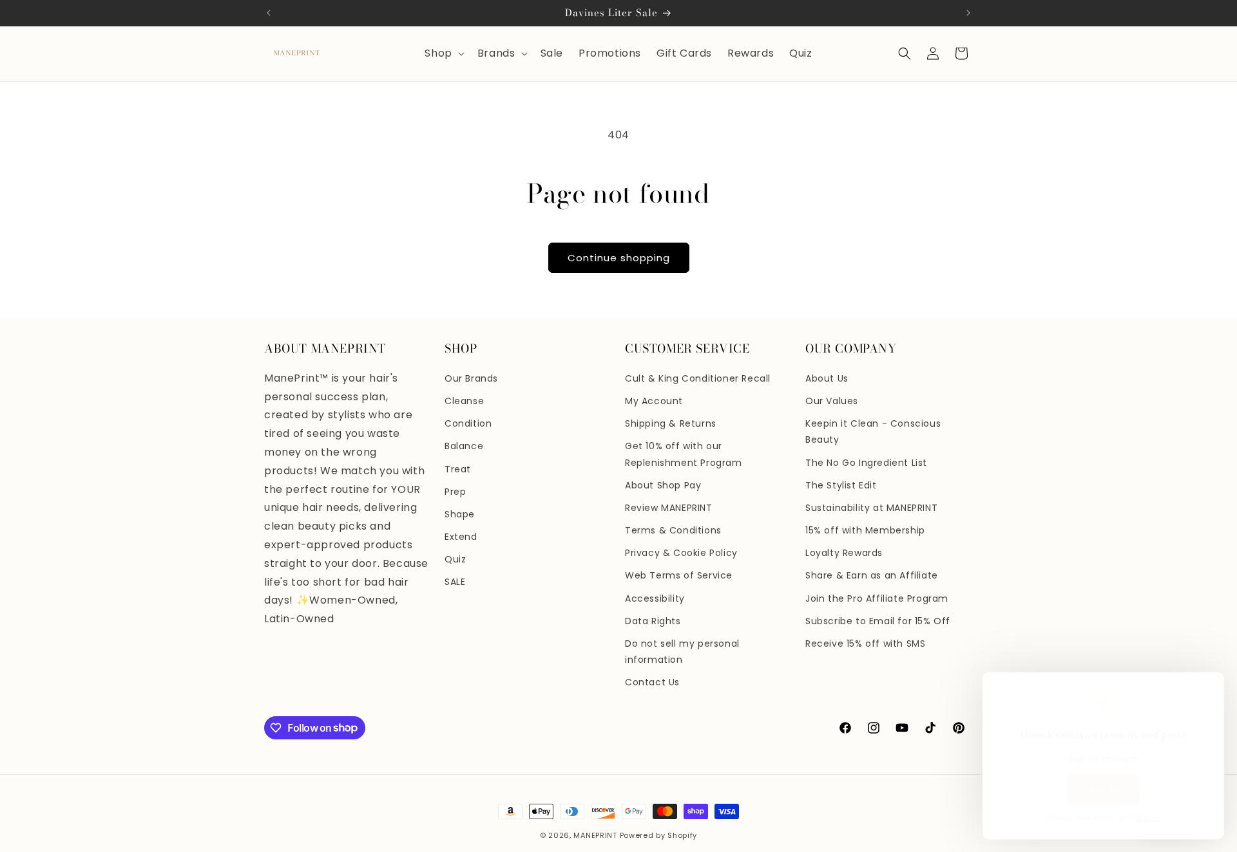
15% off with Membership (865, 530)
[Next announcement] (968, 13)
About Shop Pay (663, 485)
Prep (455, 491)
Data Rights (653, 621)
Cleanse (464, 400)
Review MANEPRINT (669, 507)
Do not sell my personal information (682, 651)
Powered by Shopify (659, 835)
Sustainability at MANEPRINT (871, 507)
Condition (468, 423)
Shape (460, 514)
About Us (827, 378)
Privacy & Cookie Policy (681, 552)
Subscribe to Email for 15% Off (877, 621)
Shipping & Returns (670, 423)
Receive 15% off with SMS (865, 643)
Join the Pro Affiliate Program (876, 598)
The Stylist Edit (841, 485)
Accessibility (655, 598)
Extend (461, 536)
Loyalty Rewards (844, 552)
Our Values (831, 400)
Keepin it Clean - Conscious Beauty (873, 431)
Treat (458, 469)
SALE (455, 581)
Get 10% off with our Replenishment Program (683, 454)
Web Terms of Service (679, 575)
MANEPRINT (595, 835)
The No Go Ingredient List (866, 462)
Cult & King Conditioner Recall (698, 378)
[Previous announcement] (268, 13)
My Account (654, 400)
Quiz (455, 559)
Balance (464, 446)
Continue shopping (619, 257)
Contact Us (652, 682)
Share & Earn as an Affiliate (871, 575)
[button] (443, 53)
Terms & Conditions (673, 530)
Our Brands (471, 378)
